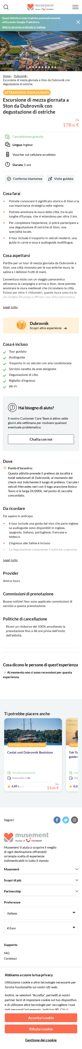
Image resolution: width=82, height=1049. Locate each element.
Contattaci (10, 958)
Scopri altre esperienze (46, 328)
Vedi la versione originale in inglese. (24, 27)
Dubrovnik (20, 76)
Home (7, 76)
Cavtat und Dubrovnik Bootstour (30, 752)
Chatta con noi (41, 439)
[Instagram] (74, 819)
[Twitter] (65, 819)
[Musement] (40, 7)
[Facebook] (57, 819)
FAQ (6, 953)
